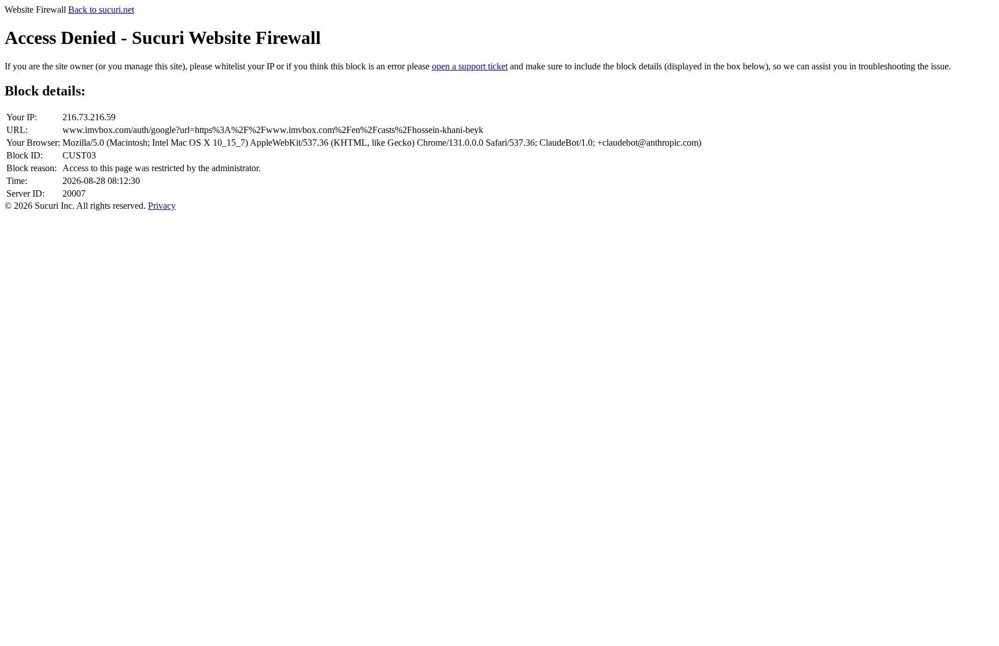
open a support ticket (470, 66)
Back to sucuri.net (101, 9)
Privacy (162, 206)
